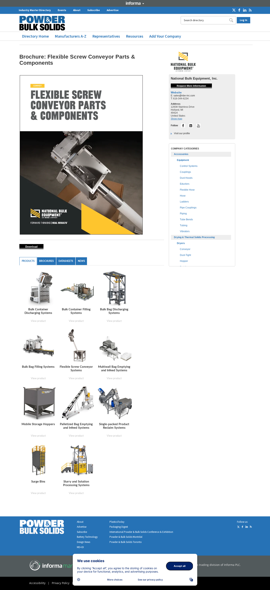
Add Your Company (165, 36)
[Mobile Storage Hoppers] (39, 403)
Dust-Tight (185, 255)
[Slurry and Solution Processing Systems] (77, 460)
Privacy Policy (60, 583)
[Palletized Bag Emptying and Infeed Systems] (77, 403)
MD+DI (80, 547)
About (76, 10)
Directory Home (35, 36)
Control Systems (188, 166)
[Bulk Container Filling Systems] (77, 288)
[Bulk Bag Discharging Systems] (115, 288)
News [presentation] (81, 261)
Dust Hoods (186, 178)
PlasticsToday (117, 521)
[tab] (28, 261)
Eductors (184, 183)
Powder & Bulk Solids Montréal (126, 537)
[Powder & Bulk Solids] (46, 527)
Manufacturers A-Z (70, 36)
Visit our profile (182, 133)
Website (176, 92)
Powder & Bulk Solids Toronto (126, 542)
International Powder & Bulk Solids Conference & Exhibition (141, 532)
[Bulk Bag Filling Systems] (39, 345)
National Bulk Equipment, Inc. (194, 78)
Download (31, 246)
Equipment (183, 160)
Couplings (185, 172)
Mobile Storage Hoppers (38, 424)
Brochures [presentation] (46, 261)
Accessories (181, 154)
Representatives (106, 36)
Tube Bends (186, 219)
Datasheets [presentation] (66, 261)
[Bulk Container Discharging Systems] (39, 288)
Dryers (181, 243)
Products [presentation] (28, 261)
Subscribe (93, 10)
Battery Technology (87, 537)
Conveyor (185, 249)
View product (38, 321)
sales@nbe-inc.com (184, 95)
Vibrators (185, 231)
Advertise (113, 10)
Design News (83, 542)
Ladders (184, 201)
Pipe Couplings (188, 207)
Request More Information (191, 86)
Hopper (184, 261)
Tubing (183, 225)
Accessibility (37, 583)
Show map (176, 118)
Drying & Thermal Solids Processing (194, 237)
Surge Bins (38, 481)
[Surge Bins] (38, 460)
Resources (134, 36)
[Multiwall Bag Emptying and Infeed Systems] (115, 345)
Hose (183, 195)
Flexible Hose (187, 189)
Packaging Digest (119, 526)
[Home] (43, 23)
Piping (183, 213)
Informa (135, 3)
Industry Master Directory (35, 10)
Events (62, 10)
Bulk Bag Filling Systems (38, 366)
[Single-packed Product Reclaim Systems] (115, 403)
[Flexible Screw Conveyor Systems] (77, 345)
